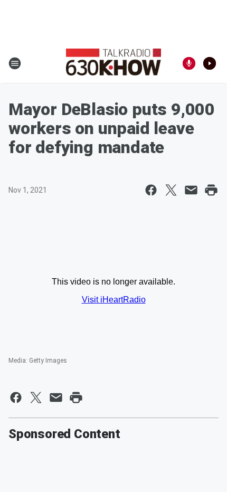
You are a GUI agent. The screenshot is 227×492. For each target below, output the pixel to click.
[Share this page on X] (171, 190)
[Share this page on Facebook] (151, 190)
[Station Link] (113, 63)
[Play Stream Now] (209, 63)
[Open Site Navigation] (14, 63)
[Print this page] (211, 190)
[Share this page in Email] (191, 190)
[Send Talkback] (189, 63)
